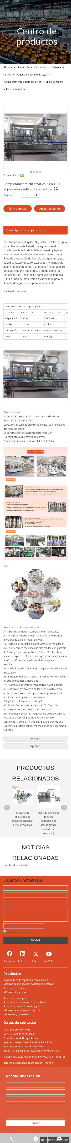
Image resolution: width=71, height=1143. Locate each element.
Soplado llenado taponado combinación (25, 980)
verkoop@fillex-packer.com (25, 1038)
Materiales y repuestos (16, 1014)
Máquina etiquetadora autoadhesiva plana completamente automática (48, 821)
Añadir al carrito (49, 209)
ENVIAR (35, 940)
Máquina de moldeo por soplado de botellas (28, 984)
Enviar (36, 1123)
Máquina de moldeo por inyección (22, 1010)
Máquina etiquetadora (15, 992)
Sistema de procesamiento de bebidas (24, 1002)
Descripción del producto (26, 230)
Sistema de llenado (14, 988)
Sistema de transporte (15, 998)
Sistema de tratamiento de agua (21, 1006)
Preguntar (19, 209)
